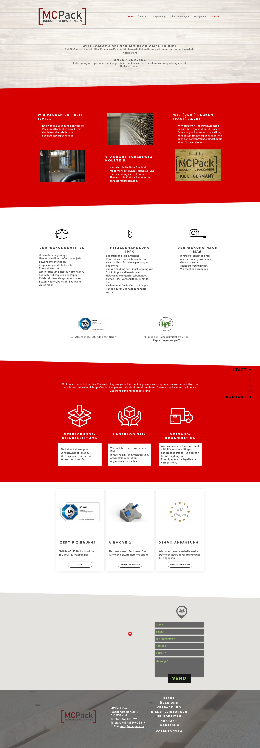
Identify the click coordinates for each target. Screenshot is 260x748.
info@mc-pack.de (132, 726)
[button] (130, 565)
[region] (179, 609)
